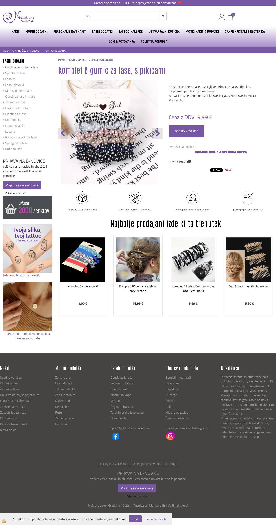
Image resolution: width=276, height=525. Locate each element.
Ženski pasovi (65, 418)
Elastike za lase (15, 113)
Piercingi (61, 423)
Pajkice (170, 406)
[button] (157, 133)
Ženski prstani (10, 389)
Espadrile (172, 389)
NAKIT (15, 31)
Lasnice (10, 78)
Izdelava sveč (119, 389)
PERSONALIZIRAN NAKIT (69, 31)
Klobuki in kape (120, 394)
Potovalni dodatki (122, 383)
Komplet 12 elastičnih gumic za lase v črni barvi (193, 288)
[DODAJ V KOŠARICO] (82, 273)
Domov (61, 60)
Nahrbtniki (62, 400)
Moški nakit (8, 429)
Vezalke (115, 400)
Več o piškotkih (156, 519)
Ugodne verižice (11, 377)
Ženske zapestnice (13, 406)
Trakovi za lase (15, 102)
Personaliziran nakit (13, 423)
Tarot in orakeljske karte (127, 412)
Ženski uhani (9, 383)
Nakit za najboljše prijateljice (19, 394)
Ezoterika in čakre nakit (16, 400)
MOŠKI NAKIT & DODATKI (202, 31)
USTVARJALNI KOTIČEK (164, 31)
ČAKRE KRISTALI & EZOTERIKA (245, 31)
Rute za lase (13, 148)
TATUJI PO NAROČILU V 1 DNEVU (21, 51)
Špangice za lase (16, 142)
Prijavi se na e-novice (22, 185)
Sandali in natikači (179, 377)
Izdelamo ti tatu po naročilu (22, 275)
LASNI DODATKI (102, 31)
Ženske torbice (65, 394)
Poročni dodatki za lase (21, 137)
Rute (58, 412)
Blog (172, 463)
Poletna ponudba (154, 41)
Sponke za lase (15, 73)
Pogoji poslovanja (149, 463)
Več (82, 263)
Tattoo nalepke (65, 389)
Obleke (170, 400)
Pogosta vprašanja (115, 463)
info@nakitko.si (177, 505)
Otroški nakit (9, 418)
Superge (171, 394)
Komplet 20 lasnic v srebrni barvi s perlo (138, 288)
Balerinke (172, 383)
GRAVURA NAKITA (55, 51)
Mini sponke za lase (18, 90)
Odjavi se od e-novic (15, 193)
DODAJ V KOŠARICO (186, 131)
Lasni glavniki (14, 84)
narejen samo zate (28, 338)
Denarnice (62, 406)
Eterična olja (118, 418)
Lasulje (10, 131)
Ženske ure (63, 377)
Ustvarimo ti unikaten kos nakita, (28, 333)
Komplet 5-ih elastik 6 (82, 286)
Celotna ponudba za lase (21, 67)
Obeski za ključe (121, 377)
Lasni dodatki (64, 383)
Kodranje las (13, 119)
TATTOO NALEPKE (131, 31)
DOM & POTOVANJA (122, 41)
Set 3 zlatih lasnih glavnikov (248, 286)
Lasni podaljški (15, 125)
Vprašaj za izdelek (182, 146)
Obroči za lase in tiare (20, 96)
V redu (135, 519)
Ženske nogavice (177, 418)
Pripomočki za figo (17, 108)
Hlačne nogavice (177, 412)
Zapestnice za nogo (13, 412)
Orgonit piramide (122, 406)
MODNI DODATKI (36, 31)
